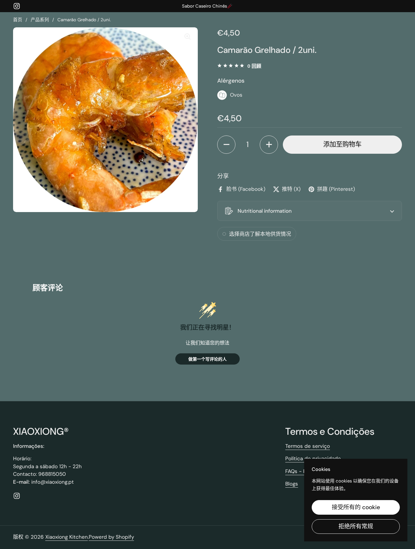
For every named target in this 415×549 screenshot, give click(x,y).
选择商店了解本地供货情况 (260, 234)
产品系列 (40, 20)
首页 (17, 20)
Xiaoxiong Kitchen (66, 537)
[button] (226, 145)
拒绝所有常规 (355, 526)
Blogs (291, 483)
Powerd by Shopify (111, 537)
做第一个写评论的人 (207, 359)
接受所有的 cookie (356, 507)
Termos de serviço (307, 446)
